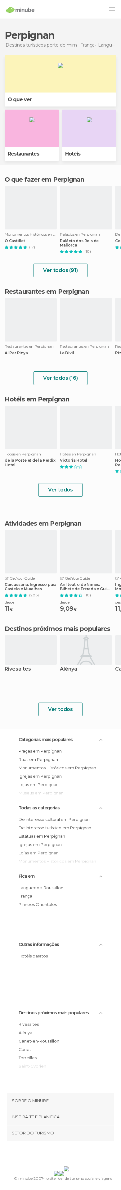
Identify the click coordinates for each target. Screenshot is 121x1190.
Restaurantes (23, 154)
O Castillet (15, 241)
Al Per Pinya (16, 353)
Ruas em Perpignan (38, 759)
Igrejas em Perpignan (40, 776)
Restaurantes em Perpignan (47, 291)
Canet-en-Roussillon (39, 1040)
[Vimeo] (67, 1155)
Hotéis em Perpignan (37, 399)
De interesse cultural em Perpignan (54, 819)
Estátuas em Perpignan (42, 836)
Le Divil (67, 353)
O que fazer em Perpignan (44, 179)
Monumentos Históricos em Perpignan (57, 767)
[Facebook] (51, 1155)
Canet (25, 1049)
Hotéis (72, 154)
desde (9, 602)
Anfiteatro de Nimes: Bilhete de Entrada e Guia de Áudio (84, 586)
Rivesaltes (18, 669)
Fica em (26, 876)
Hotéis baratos (33, 955)
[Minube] (20, 9)
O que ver (20, 99)
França (25, 896)
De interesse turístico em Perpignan (55, 827)
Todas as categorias (39, 808)
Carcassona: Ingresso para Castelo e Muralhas (30, 586)
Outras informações (39, 944)
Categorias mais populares (46, 739)
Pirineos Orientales (38, 904)
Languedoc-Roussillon (41, 887)
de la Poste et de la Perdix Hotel (30, 462)
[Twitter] (59, 1155)
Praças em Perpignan (40, 751)
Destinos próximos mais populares (57, 629)
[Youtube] (75, 1155)
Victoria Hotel (73, 460)
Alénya (68, 669)
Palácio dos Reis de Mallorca (79, 243)
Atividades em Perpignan (43, 523)
